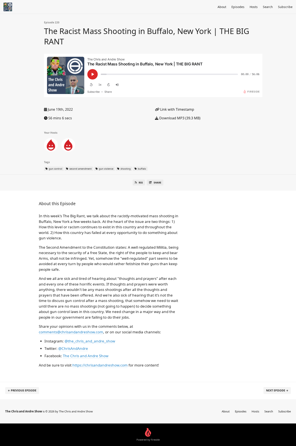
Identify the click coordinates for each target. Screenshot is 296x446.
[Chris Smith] (51, 146)
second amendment (80, 168)
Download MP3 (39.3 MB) (179, 118)
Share (157, 182)
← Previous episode (22, 390)
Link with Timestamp (176, 109)
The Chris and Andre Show (85, 355)
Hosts (254, 7)
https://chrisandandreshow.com (100, 365)
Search (268, 7)
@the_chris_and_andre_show (90, 341)
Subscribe (285, 7)
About (222, 7)
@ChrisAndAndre (73, 348)
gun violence (105, 168)
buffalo (141, 168)
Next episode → (277, 390)
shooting (125, 168)
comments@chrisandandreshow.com (71, 331)
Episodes (237, 7)
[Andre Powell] (68, 146)
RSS (141, 182)
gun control (55, 168)
